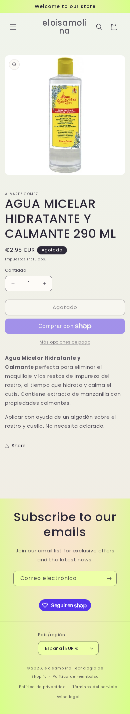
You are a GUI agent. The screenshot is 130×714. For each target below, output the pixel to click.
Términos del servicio (94, 686)
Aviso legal (68, 696)
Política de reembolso (76, 676)
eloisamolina (58, 668)
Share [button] (19, 445)
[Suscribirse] (109, 578)
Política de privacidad (42, 686)
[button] (13, 27)
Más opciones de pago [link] (65, 342)
